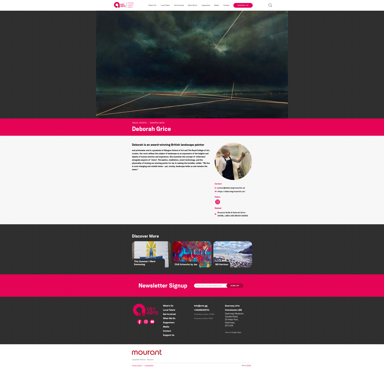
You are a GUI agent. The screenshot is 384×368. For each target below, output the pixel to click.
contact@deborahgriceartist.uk (231, 188)
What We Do (169, 318)
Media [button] (216, 5)
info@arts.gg (200, 305)
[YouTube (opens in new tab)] (151, 321)
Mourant (150, 359)
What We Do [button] (192, 5)
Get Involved (179, 5)
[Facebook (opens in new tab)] (139, 321)
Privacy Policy (137, 365)
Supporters (206, 5)
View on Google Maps (233, 332)
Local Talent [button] (165, 5)
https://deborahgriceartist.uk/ (231, 191)
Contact (226, 5)
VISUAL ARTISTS (139, 122)
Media (166, 326)
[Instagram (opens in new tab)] (145, 321)
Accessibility (149, 365)
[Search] (270, 5)
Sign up (235, 285)
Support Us (243, 5)
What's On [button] (152, 5)
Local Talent (169, 310)
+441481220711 (201, 310)
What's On (168, 305)
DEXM (249, 365)
